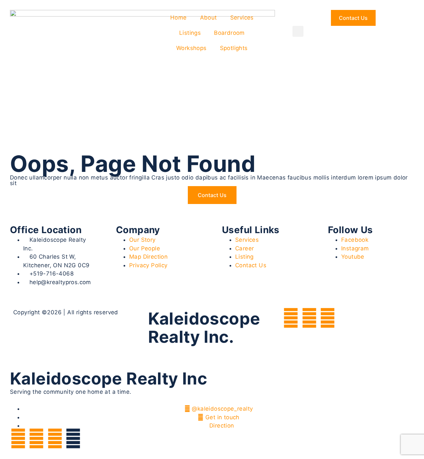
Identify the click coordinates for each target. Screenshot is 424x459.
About (208, 17)
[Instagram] (309, 318)
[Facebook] (291, 318)
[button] (297, 31)
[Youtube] (327, 318)
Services (242, 17)
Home (178, 17)
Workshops (191, 48)
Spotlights (234, 48)
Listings (190, 32)
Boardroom (229, 32)
